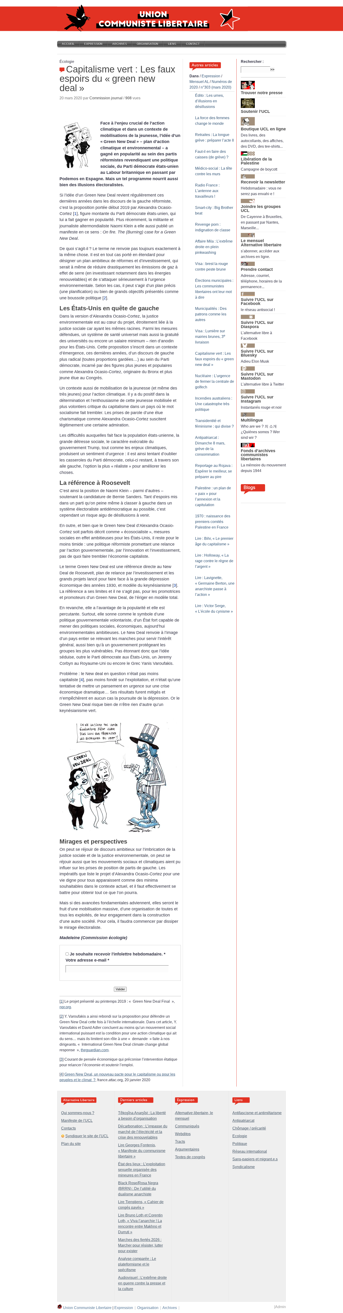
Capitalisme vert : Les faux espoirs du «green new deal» (214, 359)
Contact (193, 44)
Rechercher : (252, 62)
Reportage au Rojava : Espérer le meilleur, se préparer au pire (213, 471)
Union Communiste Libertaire (87, 1308)
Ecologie (239, 1136)
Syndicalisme (243, 1167)
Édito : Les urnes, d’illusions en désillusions (209, 101)
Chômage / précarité (249, 1128)
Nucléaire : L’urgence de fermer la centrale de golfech (214, 381)
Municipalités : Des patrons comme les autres (211, 314)
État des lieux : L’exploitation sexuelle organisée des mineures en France (141, 1169)
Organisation (147, 44)
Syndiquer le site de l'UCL (86, 1136)
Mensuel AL (199, 82)
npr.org (65, 1007)
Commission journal (105, 98)
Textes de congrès (190, 1157)
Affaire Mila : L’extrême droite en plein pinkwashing (214, 246)
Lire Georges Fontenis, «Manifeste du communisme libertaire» (141, 1150)
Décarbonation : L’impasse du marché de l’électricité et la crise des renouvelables (142, 1131)
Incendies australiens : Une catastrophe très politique (213, 403)
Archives (119, 44)
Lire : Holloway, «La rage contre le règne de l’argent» (214, 561)
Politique (239, 1144)
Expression (93, 44)
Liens (172, 44)
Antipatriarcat (243, 1121)
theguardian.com (94, 1050)
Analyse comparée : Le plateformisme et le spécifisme (137, 1264)
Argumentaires (187, 1149)
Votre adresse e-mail (87, 960)
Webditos (183, 1134)
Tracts (180, 1142)
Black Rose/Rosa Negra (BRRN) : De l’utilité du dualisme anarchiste (138, 1188)
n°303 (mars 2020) (216, 87)
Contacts (68, 1128)
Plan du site (71, 1144)
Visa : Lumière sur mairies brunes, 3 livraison (210, 336)
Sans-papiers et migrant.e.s (255, 1159)
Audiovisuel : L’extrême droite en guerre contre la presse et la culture (142, 1283)
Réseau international (249, 1151)
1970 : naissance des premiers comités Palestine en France (212, 521)
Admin (280, 1307)
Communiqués (187, 1126)
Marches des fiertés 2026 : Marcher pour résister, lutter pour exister (140, 1245)
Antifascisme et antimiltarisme (257, 1113)
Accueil (68, 44)
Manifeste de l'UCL (77, 1121)
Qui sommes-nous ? (77, 1113)
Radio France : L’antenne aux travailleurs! (207, 190)
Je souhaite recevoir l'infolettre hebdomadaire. (117, 954)
